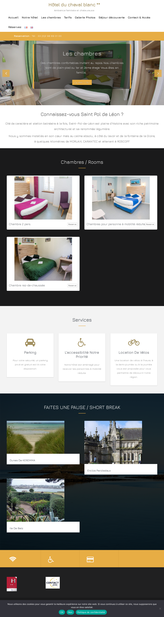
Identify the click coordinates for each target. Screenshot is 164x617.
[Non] (160, 608)
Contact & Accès (139, 17)
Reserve (72, 224)
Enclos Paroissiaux (99, 470)
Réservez (14, 27)
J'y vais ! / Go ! (82, 82)
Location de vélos (134, 352)
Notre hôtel (30, 17)
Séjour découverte (112, 17)
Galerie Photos (85, 17)
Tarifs (68, 17)
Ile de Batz (16, 528)
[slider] (82, 73)
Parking (30, 352)
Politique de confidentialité (91, 612)
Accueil (13, 17)
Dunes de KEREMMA (22, 460)
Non (70, 612)
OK (61, 612)
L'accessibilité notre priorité (82, 354)
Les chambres (51, 17)
